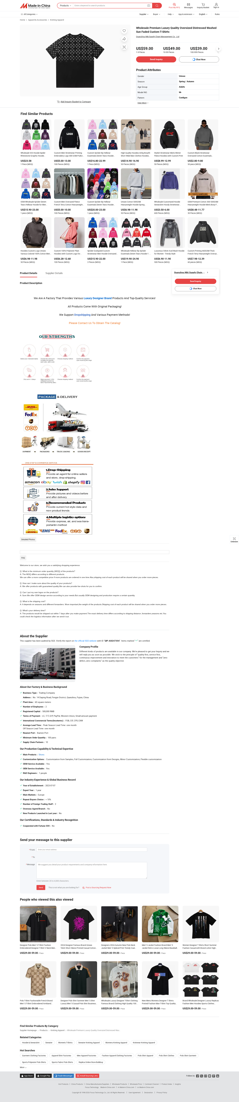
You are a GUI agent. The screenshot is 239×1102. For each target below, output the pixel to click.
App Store (27, 1075)
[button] (148, 5)
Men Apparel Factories (86, 1055)
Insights (178, 1084)
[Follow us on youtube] (209, 1075)
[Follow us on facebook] (197, 1075)
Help (170, 14)
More (22, 1067)
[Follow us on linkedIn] (217, 1075)
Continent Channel (152, 1084)
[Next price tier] (218, 48)
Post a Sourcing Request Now (96, 887)
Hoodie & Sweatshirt (31, 1042)
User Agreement (135, 1092)
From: (32, 849)
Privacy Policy (162, 1092)
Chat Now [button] (201, 59)
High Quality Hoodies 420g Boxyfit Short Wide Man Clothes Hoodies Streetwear (135, 155)
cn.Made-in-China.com (145, 1087)
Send (41, 887)
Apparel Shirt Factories (61, 1055)
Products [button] (64, 5)
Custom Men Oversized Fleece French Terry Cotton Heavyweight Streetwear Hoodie (68, 203)
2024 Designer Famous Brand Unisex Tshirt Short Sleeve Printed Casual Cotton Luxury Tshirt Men (78, 948)
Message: (31, 864)
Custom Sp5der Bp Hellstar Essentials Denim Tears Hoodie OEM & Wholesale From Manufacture (100, 155)
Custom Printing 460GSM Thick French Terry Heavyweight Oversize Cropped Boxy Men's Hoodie (203, 252)
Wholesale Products (119, 1084)
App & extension (185, 14)
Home (22, 20)
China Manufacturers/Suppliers (97, 1084)
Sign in (216, 7)
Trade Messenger (63, 1075)
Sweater (48, 1042)
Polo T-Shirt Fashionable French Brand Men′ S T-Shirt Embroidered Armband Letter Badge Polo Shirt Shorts (36, 1003)
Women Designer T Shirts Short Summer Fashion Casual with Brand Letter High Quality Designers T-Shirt (200, 948)
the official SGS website (86, 640)
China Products (77, 1084)
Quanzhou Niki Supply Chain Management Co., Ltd (157, 36)
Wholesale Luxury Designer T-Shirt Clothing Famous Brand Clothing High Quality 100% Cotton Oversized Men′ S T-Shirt (119, 1003)
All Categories (29, 14)
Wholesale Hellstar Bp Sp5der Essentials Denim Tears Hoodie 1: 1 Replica (135, 252)
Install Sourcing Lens (89, 1075)
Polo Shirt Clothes (166, 1055)
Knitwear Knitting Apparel (144, 1042)
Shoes (41, 754)
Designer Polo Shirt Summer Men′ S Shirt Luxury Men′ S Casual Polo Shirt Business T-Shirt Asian (78, 1003)
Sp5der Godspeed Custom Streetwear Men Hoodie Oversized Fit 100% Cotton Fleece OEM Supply (102, 252)
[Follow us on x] (201, 1075)
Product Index (167, 1084)
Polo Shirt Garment (188, 1055)
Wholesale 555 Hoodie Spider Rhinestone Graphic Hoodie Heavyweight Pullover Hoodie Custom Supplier (33, 155)
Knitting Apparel (57, 20)
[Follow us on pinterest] (213, 1075)
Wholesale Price (136, 1084)
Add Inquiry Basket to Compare (76, 101)
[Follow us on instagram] (205, 1075)
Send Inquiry (156, 59)
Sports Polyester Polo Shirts (34, 1062)
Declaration (148, 1092)
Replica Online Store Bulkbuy (91, 1062)
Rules (217, 14)
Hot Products (63, 1084)
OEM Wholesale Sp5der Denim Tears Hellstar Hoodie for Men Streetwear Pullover (33, 203)
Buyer (155, 14)
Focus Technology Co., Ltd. (100, 1092)
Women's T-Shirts (65, 1042)
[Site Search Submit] (157, 5)
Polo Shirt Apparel (145, 1055)
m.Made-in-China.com (126, 1087)
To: (34, 857)
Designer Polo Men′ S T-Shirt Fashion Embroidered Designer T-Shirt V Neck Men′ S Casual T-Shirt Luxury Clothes (37, 948)
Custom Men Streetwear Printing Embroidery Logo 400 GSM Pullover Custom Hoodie (69, 155)
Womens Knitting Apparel (116, 1042)
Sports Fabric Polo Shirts (62, 1062)
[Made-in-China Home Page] (35, 6)
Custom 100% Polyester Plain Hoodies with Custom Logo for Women (67, 252)
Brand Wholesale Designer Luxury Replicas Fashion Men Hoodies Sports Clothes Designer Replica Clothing (201, 1003)
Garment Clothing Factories (34, 1055)
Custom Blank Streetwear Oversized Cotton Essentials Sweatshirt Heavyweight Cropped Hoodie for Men (202, 155)
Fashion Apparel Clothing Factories (117, 1055)
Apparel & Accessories (37, 20)
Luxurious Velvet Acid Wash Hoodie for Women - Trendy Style (169, 252)
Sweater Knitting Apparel (89, 1042)
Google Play (43, 1075)
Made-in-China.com (107, 1087)
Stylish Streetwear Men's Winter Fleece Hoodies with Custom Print (168, 154)
